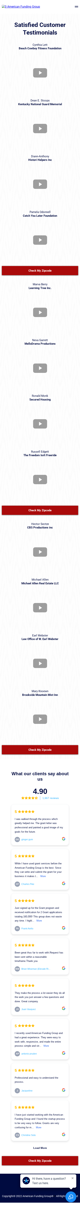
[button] (76, 7)
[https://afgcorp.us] (21, 6)
